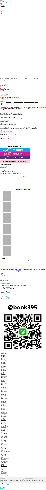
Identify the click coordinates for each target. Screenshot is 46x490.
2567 (2, 478)
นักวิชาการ (2, 373)
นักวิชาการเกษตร (3, 394)
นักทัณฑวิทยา (2, 367)
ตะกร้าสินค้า (2, 10)
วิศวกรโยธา (2, 429)
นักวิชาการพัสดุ (3, 383)
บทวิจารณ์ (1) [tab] (2, 104)
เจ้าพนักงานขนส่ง (3, 434)
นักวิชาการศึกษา (3, 387)
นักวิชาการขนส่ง (3, 374)
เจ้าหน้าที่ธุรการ (3, 465)
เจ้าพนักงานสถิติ (3, 452)
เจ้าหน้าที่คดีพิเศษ (3, 462)
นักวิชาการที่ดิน (3, 380)
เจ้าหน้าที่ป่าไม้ (2, 469)
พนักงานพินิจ (2, 422)
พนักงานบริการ (3, 419)
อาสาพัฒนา (2, 430)
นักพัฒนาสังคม (3, 372)
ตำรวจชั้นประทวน (3, 356)
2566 (1, 478)
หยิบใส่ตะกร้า (1, 101)
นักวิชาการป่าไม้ (3, 381)
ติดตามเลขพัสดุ (3, 6)
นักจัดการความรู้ (3, 360)
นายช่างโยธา (2, 409)
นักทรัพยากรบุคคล (3, 366)
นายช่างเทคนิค (3, 408)
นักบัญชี (2, 369)
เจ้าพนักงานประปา (3, 443)
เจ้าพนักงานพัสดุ (3, 447)
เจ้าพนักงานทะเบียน (3, 441)
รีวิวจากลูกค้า (2, 5)
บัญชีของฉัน (2, 12)
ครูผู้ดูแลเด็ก (2, 355)
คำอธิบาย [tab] (2, 103)
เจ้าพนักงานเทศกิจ (3, 459)
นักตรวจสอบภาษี (3, 365)
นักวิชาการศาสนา (3, 386)
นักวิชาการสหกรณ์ (3, 390)
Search (2, 483)
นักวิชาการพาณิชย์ (3, 384)
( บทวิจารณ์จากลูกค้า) (2, 80)
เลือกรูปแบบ (1, 488)
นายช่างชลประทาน (3, 405)
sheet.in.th (1, 0)
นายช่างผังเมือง (3, 406)
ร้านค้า (2, 4)
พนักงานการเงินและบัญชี (3, 480)
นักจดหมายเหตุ (3, 359)
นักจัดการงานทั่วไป (3, 362)
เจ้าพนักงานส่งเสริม (3, 450)
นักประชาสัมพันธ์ (3, 370)
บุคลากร (2, 411)
